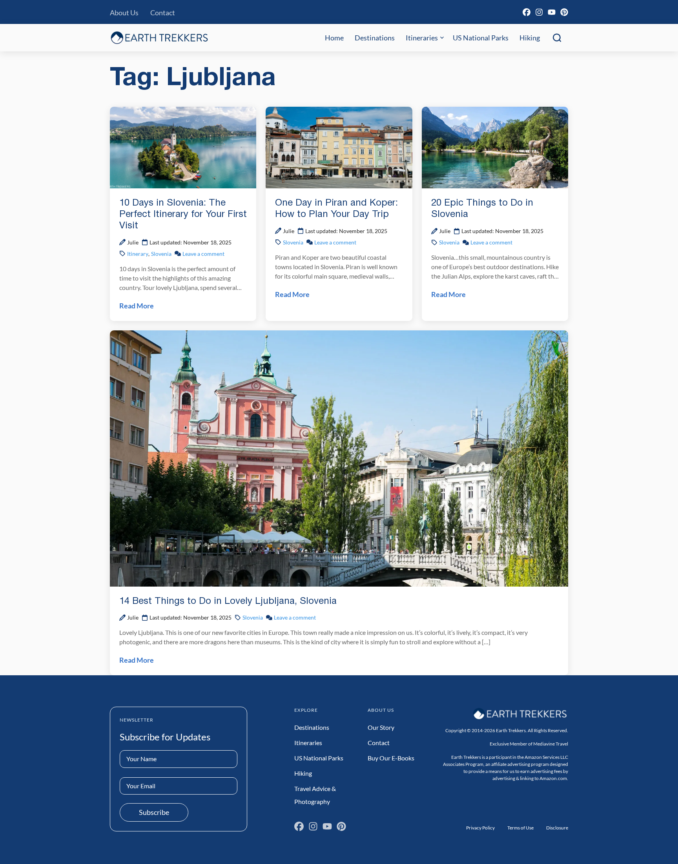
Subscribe (154, 812)
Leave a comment (203, 253)
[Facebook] (526, 12)
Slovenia (161, 253)
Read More (136, 305)
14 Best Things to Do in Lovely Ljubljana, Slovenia (228, 601)
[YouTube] (552, 12)
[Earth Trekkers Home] (159, 37)
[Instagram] (539, 12)
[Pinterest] (564, 12)
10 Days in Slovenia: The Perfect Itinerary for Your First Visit (183, 214)
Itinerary (137, 253)
